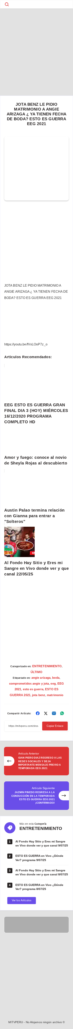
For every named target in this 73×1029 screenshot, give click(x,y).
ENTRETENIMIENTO (47, 666)
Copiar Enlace (55, 725)
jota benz (38, 695)
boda (55, 677)
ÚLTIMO (36, 672)
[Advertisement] (36, 46)
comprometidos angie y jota (29, 683)
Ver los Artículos (21, 900)
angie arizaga (40, 677)
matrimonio (55, 695)
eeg (53, 683)
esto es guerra (33, 689)
